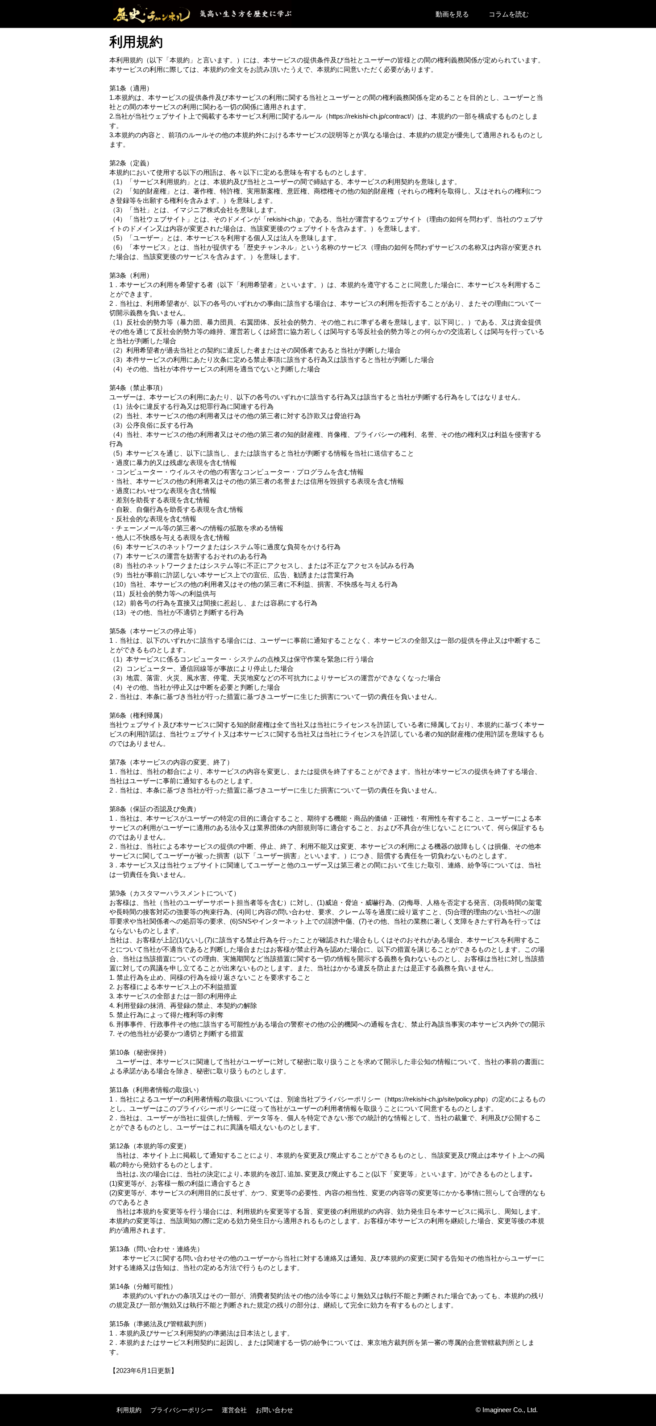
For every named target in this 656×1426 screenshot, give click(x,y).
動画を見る (452, 14)
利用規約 (128, 1410)
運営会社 (234, 1410)
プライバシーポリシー (181, 1410)
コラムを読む (509, 14)
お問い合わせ (274, 1410)
